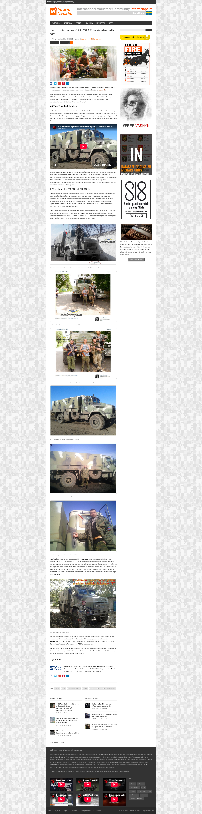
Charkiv (93, 688)
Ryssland (144, 795)
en (64, 43)
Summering (97, 39)
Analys (83, 39)
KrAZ (99, 688)
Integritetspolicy (86, 810)
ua (61, 43)
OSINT (89, 39)
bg (68, 43)
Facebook (111, 669)
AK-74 (58, 688)
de (54, 43)
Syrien (133, 798)
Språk (111, 23)
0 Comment (76, 39)
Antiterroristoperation (75, 688)
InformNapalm (96, 671)
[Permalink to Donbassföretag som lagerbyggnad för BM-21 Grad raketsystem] (87, 716)
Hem (49, 810)
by (57, 43)
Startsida (56, 23)
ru (50, 43)
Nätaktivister (134, 795)
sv (71, 43)
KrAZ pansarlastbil (109, 688)
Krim (144, 787)
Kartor (78, 23)
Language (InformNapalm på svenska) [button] (61, 2)
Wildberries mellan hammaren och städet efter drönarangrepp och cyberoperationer (67, 721)
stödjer (88, 671)
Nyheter (67, 23)
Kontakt (98, 810)
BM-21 (86, 688)
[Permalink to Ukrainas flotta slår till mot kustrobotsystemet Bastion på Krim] (52, 732)
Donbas (133, 784)
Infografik (100, 23)
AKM (64, 688)
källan (96, 666)
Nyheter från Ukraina (145, 791)
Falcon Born (56, 39)
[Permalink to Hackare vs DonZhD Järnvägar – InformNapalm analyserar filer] (87, 705)
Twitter (69, 671)
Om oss (89, 23)
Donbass (141, 784)
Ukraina (140, 798)
